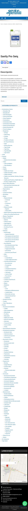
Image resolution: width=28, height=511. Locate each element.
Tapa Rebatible (7, 150)
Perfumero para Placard (10, 252)
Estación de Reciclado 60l (9, 125)
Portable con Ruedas (9, 140)
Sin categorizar (5, 439)
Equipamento (6, 361)
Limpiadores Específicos (10, 268)
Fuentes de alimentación (9, 379)
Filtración (6, 368)
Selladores (7, 297)
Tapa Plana (6, 149)
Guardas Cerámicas (8, 352)
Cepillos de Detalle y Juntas (10, 172)
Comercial (7, 199)
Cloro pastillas (8, 426)
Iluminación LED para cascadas (11, 382)
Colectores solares (8, 334)
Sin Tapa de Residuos (9, 141)
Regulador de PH (9, 430)
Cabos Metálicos (8, 165)
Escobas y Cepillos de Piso (10, 181)
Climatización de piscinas (9, 330)
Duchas (6, 348)
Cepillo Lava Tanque (8, 170)
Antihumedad (7, 232)
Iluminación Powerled (9, 384)
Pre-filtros (6, 314)
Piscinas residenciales (10, 370)
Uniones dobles (7, 324)
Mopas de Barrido (8, 198)
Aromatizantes (7, 243)
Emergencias (8, 265)
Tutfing (6, 205)
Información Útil (23, 2)
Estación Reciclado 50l (8, 127)
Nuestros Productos (14, 2)
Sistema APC (8, 210)
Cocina (5, 256)
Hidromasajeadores (8, 310)
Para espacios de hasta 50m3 (12, 237)
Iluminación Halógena (9, 381)
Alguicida (7, 417)
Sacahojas (6, 413)
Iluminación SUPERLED (9, 386)
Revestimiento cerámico (9, 355)
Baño (14, 24)
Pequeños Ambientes (10, 241)
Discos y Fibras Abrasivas (8, 183)
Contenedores (6, 120)
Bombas (6, 363)
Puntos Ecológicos (7, 129)
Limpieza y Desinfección (9, 279)
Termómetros (7, 337)
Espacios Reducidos (9, 234)
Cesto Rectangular (7, 114)
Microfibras (5, 194)
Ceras (6, 288)
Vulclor (5, 415)
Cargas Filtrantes (8, 364)
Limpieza (5, 24)
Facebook (5, 501)
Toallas (5, 228)
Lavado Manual (8, 257)
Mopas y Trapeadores (8, 216)
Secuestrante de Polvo (10, 295)
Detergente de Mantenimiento (12, 290)
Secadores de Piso (7, 299)
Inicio (2, 24)
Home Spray (8, 250)
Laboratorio (6, 404)
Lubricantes (8, 272)
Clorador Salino (7, 366)
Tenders (5, 301)
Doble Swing (7, 134)
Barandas (6, 344)
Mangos (6, 408)
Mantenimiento (6, 392)
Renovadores (8, 276)
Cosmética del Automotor (10, 261)
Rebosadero (7, 315)
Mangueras (6, 410)
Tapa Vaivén (7, 152)
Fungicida (7, 428)
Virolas (5, 326)
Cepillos (5, 169)
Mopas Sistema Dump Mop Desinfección (13, 212)
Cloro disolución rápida (10, 424)
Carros (4, 167)
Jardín (3, 154)
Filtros (5, 372)
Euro (6, 201)
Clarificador (7, 421)
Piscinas (4, 305)
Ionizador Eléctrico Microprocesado (12, 401)
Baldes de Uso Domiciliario (10, 160)
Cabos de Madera (8, 163)
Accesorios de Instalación (9, 306)
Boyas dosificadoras (8, 395)
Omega (6, 138)
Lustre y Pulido (8, 274)
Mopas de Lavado (8, 207)
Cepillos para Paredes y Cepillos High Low (13, 179)
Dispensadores (6, 189)
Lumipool (6, 390)
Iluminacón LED (7, 388)
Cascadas (6, 346)
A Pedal (6, 132)
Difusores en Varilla (9, 247)
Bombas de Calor (8, 332)
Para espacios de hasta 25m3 (12, 236)
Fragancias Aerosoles (10, 248)
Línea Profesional (9, 270)
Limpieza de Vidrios (7, 192)
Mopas (4, 196)
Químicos (10, 24)
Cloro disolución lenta (10, 422)
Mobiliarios (6, 285)
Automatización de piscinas (9, 328)
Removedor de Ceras (10, 294)
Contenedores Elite (7, 121)
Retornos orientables (9, 319)
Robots (4, 437)
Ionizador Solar (7, 402)
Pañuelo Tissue (7, 221)
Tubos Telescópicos (7, 303)
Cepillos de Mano (8, 174)
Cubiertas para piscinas (9, 335)
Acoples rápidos (7, 393)
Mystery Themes (22, 506)
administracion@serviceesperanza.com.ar (12, 494)
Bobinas (6, 219)
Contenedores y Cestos (7, 109)
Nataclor (6, 411)
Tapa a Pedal (7, 147)
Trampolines (7, 357)
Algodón (7, 208)
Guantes (5, 190)
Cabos (4, 161)
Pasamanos (7, 353)
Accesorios (6, 341)
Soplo (5, 143)
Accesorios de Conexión (9, 375)
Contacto (14, 4)
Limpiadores (7, 277)
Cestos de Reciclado (7, 116)
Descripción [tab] (5, 67)
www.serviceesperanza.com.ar (10, 498)
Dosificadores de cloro (9, 399)
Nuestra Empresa (5, 2)
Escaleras (6, 350)
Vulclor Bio (7, 433)
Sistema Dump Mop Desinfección (11, 214)
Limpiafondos (7, 406)
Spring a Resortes (8, 145)
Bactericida (7, 419)
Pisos (5, 286)
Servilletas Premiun (8, 227)
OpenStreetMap (19, 481)
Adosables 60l (6, 112)
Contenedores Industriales (9, 123)
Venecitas (6, 359)
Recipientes (5, 131)
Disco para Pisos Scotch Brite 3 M (11, 185)
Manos (5, 283)
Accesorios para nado (9, 343)
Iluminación (5, 373)
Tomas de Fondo (8, 323)
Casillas (6, 308)
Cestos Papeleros (7, 118)
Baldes (4, 158)
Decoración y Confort (8, 339)
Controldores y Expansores (10, 377)
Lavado (7, 266)
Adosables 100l (6, 111)
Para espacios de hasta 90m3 (12, 239)
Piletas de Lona (6, 435)
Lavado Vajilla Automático (11, 259)
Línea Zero (6, 281)
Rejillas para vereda (8, 317)
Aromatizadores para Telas (11, 245)
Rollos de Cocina (8, 225)
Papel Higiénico (7, 223)
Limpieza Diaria (8, 292)
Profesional (7, 203)
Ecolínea (6, 136)
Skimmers (6, 321)
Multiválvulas (7, 312)
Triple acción (8, 431)
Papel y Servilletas (7, 218)
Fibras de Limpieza (8, 187)
